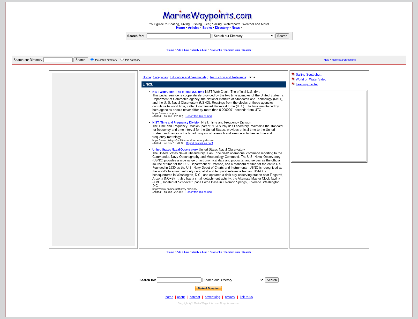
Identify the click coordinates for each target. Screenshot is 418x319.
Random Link (232, 50)
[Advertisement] (209, 44)
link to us (246, 297)
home (169, 297)
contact (195, 297)
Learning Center (307, 84)
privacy (230, 297)
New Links (216, 50)
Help (326, 59)
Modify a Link (199, 50)
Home (180, 27)
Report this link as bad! (199, 116)
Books (207, 27)
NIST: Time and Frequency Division (176, 122)
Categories (160, 77)
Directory (222, 27)
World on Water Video (311, 79)
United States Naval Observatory (175, 149)
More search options (344, 59)
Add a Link (183, 50)
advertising (212, 297)
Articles (193, 27)
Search (246, 50)
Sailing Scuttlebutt (308, 74)
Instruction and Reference (228, 77)
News (236, 27)
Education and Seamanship (189, 77)
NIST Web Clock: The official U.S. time (178, 92)
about (181, 297)
